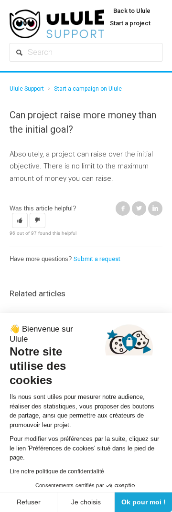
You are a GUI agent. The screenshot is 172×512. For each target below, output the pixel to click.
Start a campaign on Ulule (88, 88)
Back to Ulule (131, 10)
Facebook (123, 208)
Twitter (139, 208)
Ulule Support (27, 88)
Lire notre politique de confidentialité (57, 471)
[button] (20, 220)
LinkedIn (155, 208)
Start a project (130, 23)
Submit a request (97, 258)
